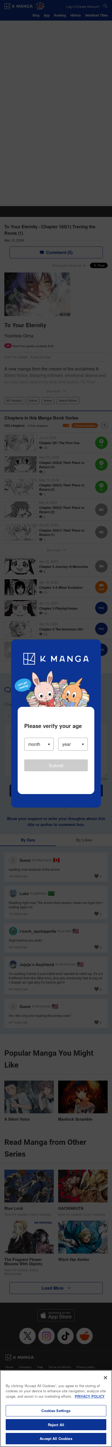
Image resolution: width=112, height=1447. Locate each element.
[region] (56, 1408)
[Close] (105, 1378)
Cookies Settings (55, 1410)
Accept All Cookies (56, 1438)
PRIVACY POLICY (90, 1396)
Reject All (56, 1424)
